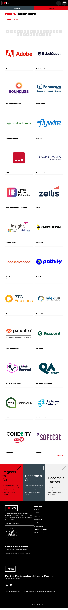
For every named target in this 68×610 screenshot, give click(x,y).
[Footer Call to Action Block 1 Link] (11, 482)
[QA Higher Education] (49, 368)
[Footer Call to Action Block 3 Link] (56, 482)
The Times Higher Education (16, 207)
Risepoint (39, 348)
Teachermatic (41, 173)
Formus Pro (40, 103)
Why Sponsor (38, 519)
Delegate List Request (40, 529)
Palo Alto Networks (13, 348)
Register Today (38, 523)
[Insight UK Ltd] (19, 227)
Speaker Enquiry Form (40, 526)
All (7, 31)
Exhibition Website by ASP (35, 604)
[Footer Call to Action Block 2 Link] (34, 482)
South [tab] (16, 19)
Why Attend (37, 516)
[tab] (21, 19)
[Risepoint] (49, 333)
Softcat (39, 452)
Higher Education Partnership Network (16, 549)
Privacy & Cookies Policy (13, 591)
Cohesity (9, 452)
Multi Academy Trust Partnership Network (17, 553)
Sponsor (17, 8)
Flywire (39, 138)
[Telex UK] (49, 298)
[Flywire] (49, 123)
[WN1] (19, 402)
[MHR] (19, 157)
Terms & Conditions (28, 591)
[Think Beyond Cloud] (19, 368)
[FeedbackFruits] (19, 123)
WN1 (7, 418)
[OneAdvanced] (19, 261)
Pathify (38, 277)
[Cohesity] (19, 437)
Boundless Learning (13, 103)
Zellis (38, 207)
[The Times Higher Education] (19, 192)
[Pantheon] (49, 227)
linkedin (7, 585)
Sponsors (36, 512)
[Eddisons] (19, 298)
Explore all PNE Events (12, 578)
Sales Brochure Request (41, 533)
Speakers (36, 509)
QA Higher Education (44, 383)
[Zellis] (49, 192)
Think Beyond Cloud (13, 383)
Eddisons (9, 314)
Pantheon (39, 242)
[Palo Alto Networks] (19, 333)
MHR (7, 173)
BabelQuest (40, 69)
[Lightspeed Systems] (49, 402)
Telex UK (39, 314)
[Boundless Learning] (19, 88)
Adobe (8, 69)
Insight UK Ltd (11, 242)
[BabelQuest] (49, 53)
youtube (11, 585)
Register (51, 8)
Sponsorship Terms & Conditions (46, 591)
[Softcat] (49, 437)
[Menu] (64, 3)
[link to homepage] (5, 3)
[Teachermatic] (49, 157)
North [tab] (9, 19)
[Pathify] (49, 261)
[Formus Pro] (49, 88)
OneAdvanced (11, 277)
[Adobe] (19, 53)
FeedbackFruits (12, 138)
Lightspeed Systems (43, 418)
